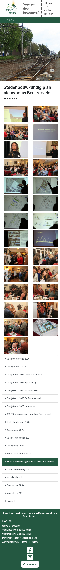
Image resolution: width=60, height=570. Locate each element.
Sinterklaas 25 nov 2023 (18, 453)
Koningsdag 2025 (15, 430)
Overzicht (11, 501)
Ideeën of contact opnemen (48, 8)
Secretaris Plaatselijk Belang (16, 534)
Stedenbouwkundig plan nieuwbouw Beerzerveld (30, 461)
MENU (10, 19)
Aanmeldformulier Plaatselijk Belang (20, 542)
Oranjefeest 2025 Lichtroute (20, 406)
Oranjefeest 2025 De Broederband (23, 398)
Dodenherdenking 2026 (18, 359)
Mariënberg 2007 (14, 493)
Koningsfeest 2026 (16, 366)
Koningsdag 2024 (15, 445)
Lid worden (31, 564)
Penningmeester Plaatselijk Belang (19, 538)
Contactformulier (11, 526)
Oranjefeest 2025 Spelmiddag (21, 382)
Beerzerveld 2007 (15, 485)
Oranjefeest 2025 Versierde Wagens (24, 374)
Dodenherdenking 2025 (18, 422)
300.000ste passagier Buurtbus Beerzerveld (28, 414)
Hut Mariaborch (14, 477)
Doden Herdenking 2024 (18, 438)
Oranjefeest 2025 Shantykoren (22, 390)
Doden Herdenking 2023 (18, 469)
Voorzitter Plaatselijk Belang (16, 530)
